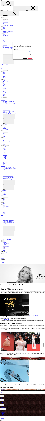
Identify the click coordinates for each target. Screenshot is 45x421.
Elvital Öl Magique (4, 157)
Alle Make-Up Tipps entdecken (4, 64)
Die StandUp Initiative (5, 252)
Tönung (3, 138)
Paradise (3, 40)
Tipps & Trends (2, 262)
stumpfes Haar (4, 148)
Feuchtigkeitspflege (4, 77)
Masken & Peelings (4, 74)
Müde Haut (4, 199)
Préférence (4, 164)
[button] (44, 345)
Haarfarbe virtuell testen (5, 260)
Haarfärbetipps (4, 192)
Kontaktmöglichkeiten (3, 407)
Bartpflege (4, 207)
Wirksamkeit (4, 248)
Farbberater (4, 152)
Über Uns (2, 240)
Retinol (3, 83)
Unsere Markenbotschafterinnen (6, 245)
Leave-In (3, 134)
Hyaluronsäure (4, 82)
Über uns (2, 397)
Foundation (4, 20)
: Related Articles (3, 46)
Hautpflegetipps (4, 127)
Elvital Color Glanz (4, 159)
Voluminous (4, 44)
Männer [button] (2, 195)
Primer (3, 24)
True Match (4, 43)
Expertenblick (4, 247)
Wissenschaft (4, 250)
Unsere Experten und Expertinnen (6, 246)
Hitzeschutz (4, 144)
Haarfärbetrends (4, 194)
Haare (2, 130)
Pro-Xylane (4, 86)
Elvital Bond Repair (5, 156)
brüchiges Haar (4, 149)
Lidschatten (4, 27)
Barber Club (4, 213)
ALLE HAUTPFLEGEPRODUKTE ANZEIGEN (8, 75)
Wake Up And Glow (5, 45)
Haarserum (4, 136)
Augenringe (4, 78)
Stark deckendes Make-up (5, 35)
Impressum (2, 419)
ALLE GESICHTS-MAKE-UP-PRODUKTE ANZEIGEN (8, 25)
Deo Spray (4, 205)
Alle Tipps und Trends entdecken (4, 129)
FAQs (2, 398)
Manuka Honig (4, 87)
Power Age (4, 212)
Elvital (3, 154)
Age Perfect (4, 94)
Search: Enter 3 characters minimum (3, 10)
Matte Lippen (4, 33)
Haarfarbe (2, 402)
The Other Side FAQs (5, 249)
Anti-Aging (4, 76)
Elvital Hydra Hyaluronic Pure (6, 158)
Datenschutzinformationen (4, 417)
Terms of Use (2, 418)
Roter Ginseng (4, 88)
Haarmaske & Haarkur (5, 135)
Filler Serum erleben (5, 93)
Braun (3, 140)
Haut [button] (1, 68)
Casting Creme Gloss (5, 162)
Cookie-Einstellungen (3, 416)
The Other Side (4, 98)
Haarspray (4, 142)
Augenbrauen (4, 28)
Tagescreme (4, 72)
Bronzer (3, 23)
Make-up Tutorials (4, 67)
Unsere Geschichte (4, 242)
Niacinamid (4, 84)
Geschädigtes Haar (4, 146)
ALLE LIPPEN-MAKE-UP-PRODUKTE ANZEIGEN (8, 31)
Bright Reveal (4, 91)
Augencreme (4, 73)
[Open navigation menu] (9, 13)
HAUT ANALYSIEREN (5, 81)
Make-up (2, 17)
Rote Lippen (4, 34)
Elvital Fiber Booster (5, 155)
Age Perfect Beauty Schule (5, 32)
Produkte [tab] (4, 19)
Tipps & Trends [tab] (6, 19)
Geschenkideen (2, 214)
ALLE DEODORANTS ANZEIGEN (6, 206)
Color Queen (4, 41)
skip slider (2, 99)
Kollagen (3, 85)
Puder (3, 21)
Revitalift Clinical (4, 92)
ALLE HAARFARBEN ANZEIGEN (6, 141)
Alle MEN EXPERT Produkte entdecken (7, 239)
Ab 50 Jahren (4, 80)
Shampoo (4, 133)
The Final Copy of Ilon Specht (6, 243)
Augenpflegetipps (4, 128)
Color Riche (4, 39)
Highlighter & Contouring (5, 22)
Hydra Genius (4, 95)
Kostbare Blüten (4, 96)
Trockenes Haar (4, 147)
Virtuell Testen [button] (2, 258)
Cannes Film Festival (5, 244)
